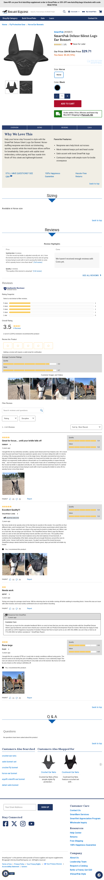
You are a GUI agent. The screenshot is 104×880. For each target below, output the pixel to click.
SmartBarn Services (79, 814)
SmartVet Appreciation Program (85, 818)
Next (100, 764)
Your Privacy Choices (54, 864)
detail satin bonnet (10, 785)
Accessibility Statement (10, 867)
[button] (64, 11)
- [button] (56, 96)
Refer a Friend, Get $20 (81, 870)
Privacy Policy (19, 864)
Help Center (75, 833)
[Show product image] (26, 55)
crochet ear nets (9, 756)
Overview (14, 127)
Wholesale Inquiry (78, 822)
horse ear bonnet (9, 773)
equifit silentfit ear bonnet (13, 779)
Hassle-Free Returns (81, 175)
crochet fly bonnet (10, 767)
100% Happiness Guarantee (52, 175)
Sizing (39, 127)
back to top (94, 183)
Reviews (64, 127)
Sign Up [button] (45, 807)
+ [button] (67, 96)
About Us (74, 857)
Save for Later (79, 44)
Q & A (89, 127)
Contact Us (75, 810)
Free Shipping (76, 841)
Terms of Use (7, 864)
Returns (73, 837)
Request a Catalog (79, 866)
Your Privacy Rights (34, 864)
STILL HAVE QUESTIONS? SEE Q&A (19, 175)
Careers (24, 867)
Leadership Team (78, 862)
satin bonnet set (9, 761)
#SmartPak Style (78, 874)
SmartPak (59, 32)
